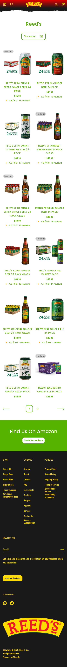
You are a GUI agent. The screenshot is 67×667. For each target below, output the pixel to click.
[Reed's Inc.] (34, 4)
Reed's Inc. (24, 650)
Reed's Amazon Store (33, 440)
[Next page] (60, 408)
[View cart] (63, 4)
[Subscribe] (62, 549)
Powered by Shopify (11, 657)
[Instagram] (4, 603)
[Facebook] (11, 603)
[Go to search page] (11, 4)
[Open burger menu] (5, 4)
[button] (11, 4)
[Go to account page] (56, 4)
